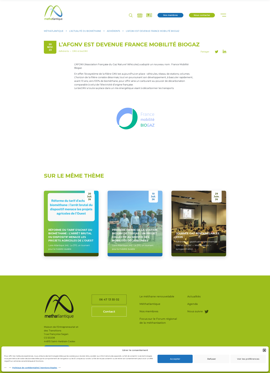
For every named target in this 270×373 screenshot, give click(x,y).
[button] (264, 350)
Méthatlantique (150, 304)
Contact (109, 311)
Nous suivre (195, 311)
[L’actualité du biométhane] (149, 15)
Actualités (194, 296)
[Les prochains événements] (140, 15)
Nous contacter (202, 15)
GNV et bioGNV (80, 51)
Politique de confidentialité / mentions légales (34, 368)
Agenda (192, 304)
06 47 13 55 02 (109, 299)
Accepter (175, 359)
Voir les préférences (248, 359)
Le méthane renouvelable (157, 296)
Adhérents (64, 51)
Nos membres (170, 15)
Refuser (211, 359)
